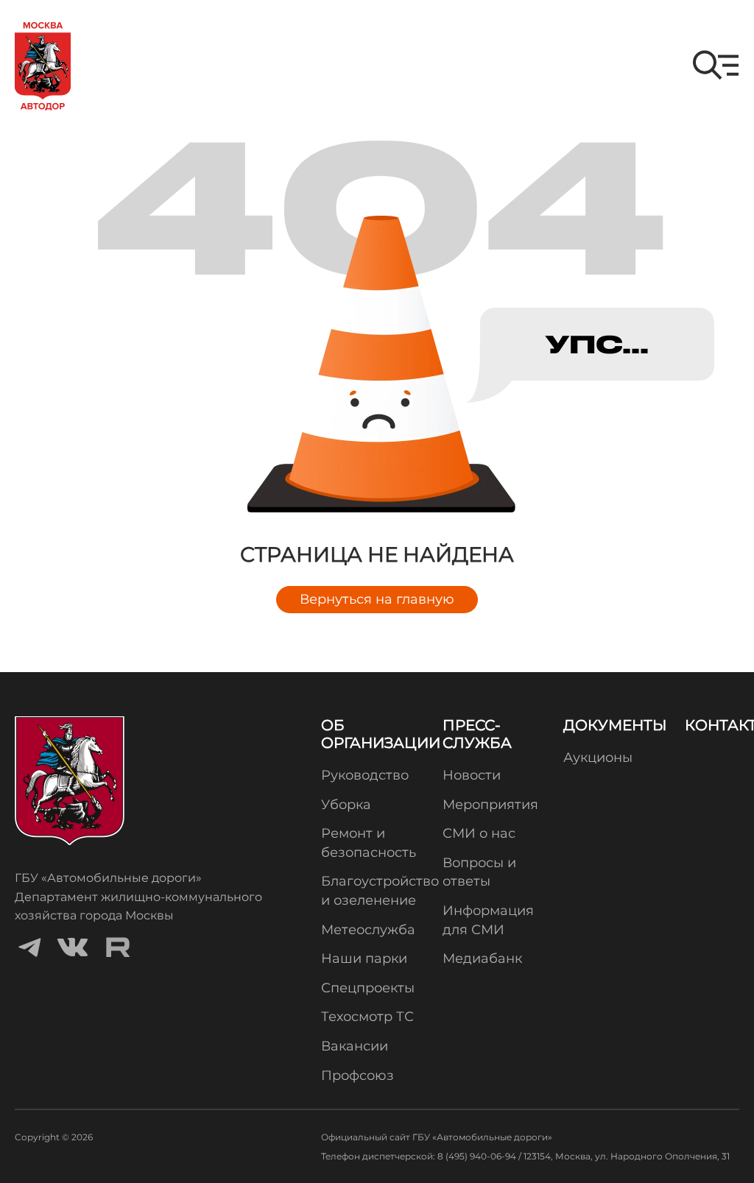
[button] (715, 65)
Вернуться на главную (377, 599)
